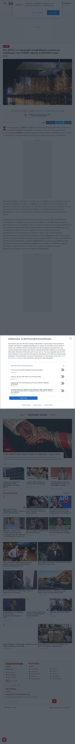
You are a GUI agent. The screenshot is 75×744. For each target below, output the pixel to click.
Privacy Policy (48, 405)
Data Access (37, 405)
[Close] (71, 339)
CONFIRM (23, 398)
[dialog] (37, 372)
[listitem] (37, 366)
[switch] (61, 370)
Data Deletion (26, 405)
